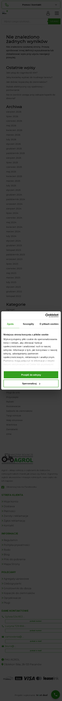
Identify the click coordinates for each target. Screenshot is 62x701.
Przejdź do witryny (31, 374)
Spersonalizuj (29, 383)
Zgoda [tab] (10, 324)
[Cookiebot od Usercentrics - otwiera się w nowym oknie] (45, 316)
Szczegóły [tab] (28, 324)
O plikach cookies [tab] (49, 324)
